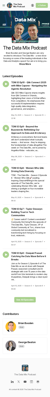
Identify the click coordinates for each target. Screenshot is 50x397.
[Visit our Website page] (31, 381)
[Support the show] (32, 5)
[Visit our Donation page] (38, 381)
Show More (25, 64)
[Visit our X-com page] (18, 381)
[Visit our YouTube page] (25, 381)
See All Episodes (25, 299)
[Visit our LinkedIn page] (12, 381)
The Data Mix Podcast (19, 5)
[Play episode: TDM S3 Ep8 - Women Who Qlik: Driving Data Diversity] (6, 169)
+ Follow (42, 5)
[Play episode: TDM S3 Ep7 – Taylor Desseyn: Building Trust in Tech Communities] (6, 210)
